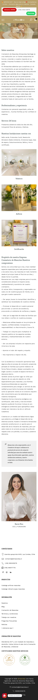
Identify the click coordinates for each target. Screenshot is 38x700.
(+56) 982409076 (11, 563)
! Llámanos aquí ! (7, 628)
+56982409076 (20, 691)
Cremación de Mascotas (10, 610)
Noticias (4, 624)
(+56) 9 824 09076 (24, 10)
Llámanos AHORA (9, 10)
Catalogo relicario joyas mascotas (13, 589)
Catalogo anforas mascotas (11, 585)
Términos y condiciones (10, 614)
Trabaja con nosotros (9, 617)
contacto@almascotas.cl (13, 559)
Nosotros (5, 603)
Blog (3, 606)
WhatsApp (30, 13)
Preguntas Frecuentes (9, 621)
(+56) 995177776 (10, 567)
